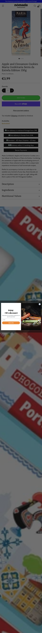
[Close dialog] (40, 304)
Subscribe (11, 322)
